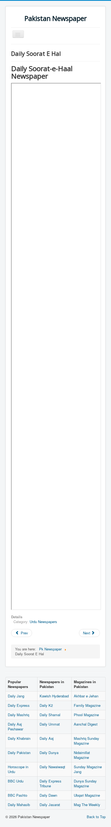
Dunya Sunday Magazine (85, 783)
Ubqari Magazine (87, 795)
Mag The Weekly (87, 804)
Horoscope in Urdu (18, 769)
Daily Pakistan (19, 752)
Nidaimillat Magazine (82, 755)
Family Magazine (87, 705)
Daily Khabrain (19, 738)
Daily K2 (46, 705)
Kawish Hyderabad (54, 695)
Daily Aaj (47, 738)
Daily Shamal (50, 714)
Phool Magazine (86, 714)
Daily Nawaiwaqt (52, 766)
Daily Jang (16, 695)
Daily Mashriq (18, 714)
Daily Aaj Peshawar (15, 726)
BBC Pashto (17, 795)
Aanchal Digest (86, 724)
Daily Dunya (49, 752)
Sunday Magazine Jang (88, 769)
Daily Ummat (50, 724)
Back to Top (96, 816)
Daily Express (19, 705)
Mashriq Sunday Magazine (86, 741)
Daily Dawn (48, 795)
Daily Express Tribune (50, 783)
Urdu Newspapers (43, 621)
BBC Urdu (15, 781)
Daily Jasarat (50, 804)
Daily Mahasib (19, 804)
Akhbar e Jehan (86, 695)
